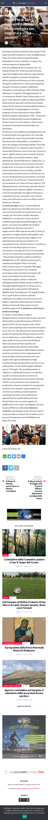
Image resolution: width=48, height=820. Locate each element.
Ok (25, 816)
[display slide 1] (39, 756)
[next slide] (42, 737)
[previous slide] (5, 737)
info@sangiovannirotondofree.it (28, 788)
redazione (12, 42)
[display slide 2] (41, 756)
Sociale (8, 7)
